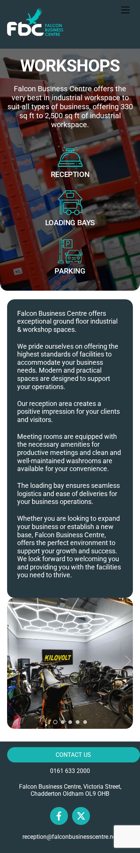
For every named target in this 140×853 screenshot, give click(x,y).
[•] (55, 722)
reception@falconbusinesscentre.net (70, 836)
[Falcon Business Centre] (35, 32)
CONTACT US (73, 754)
